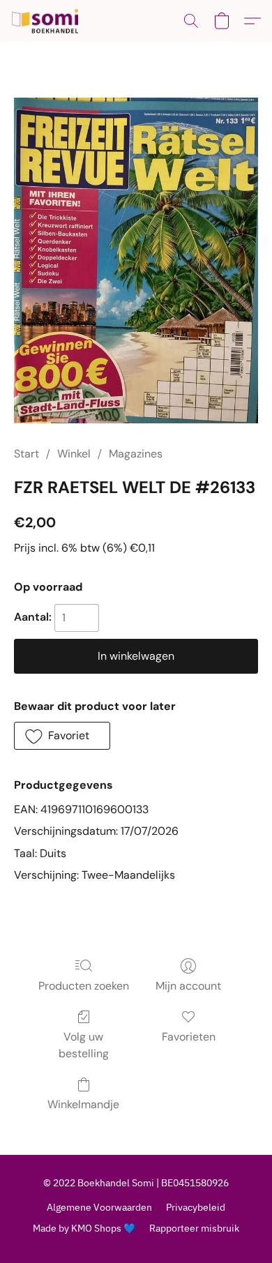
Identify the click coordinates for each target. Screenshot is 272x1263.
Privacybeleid (195, 1207)
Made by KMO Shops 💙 (84, 1228)
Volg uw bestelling (84, 1045)
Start (26, 453)
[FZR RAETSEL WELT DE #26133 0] (136, 260)
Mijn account (188, 985)
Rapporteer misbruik (194, 1228)
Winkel (74, 453)
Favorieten (189, 1036)
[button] (47, 21)
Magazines (136, 453)
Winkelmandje (83, 1104)
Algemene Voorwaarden (99, 1207)
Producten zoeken (83, 985)
